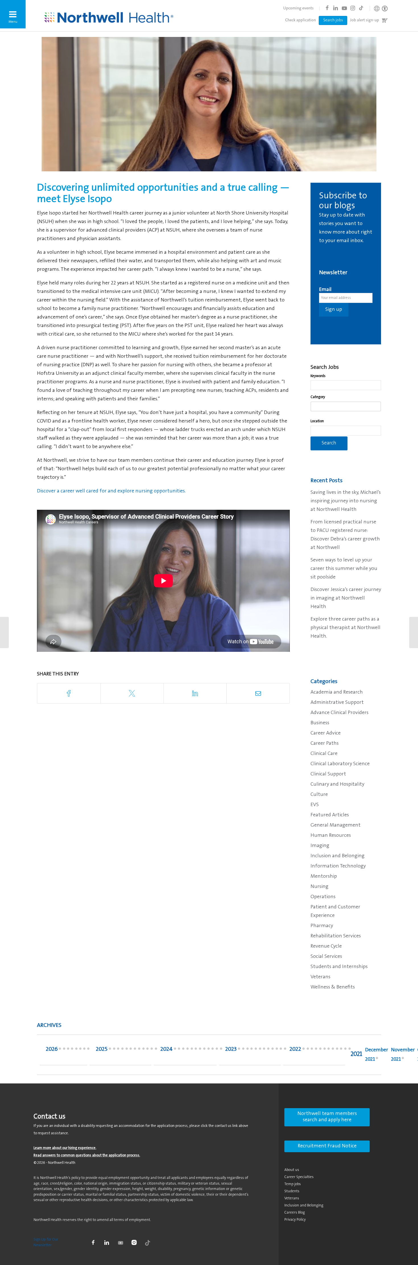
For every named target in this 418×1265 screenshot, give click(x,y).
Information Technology (338, 866)
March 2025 (147, 1050)
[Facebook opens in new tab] (327, 8)
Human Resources (331, 835)
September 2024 (187, 1050)
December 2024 (175, 1050)
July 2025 (131, 1050)
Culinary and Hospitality (337, 784)
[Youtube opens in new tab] (344, 8)
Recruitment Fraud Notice (327, 1146)
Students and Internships (339, 966)
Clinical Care (324, 753)
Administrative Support (337, 702)
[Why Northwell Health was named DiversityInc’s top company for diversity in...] (413, 632)
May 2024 (204, 1050)
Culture (319, 794)
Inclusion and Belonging (338, 856)
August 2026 (60, 1050)
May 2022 (333, 1050)
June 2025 (135, 1050)
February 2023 (281, 1050)
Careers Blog (294, 1212)
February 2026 (84, 1050)
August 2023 (256, 1050)
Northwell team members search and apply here (327, 1117)
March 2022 (341, 1050)
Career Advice (326, 733)
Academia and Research (337, 692)
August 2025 (127, 1050)
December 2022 (303, 1050)
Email (325, 289)
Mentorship (324, 876)
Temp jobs (292, 1184)
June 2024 (200, 1050)
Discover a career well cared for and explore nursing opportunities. (112, 491)
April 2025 (143, 1050)
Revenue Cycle (326, 946)
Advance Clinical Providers (340, 712)
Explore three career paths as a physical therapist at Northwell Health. (345, 628)
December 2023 (239, 1050)
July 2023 (260, 1050)
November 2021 (403, 1055)
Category (318, 397)
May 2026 (72, 1050)
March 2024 (212, 1050)
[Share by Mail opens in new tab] (258, 693)
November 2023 (243, 1050)
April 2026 (76, 1050)
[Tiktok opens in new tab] (361, 8)
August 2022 (320, 1050)
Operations (323, 897)
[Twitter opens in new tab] (132, 693)
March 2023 (277, 1050)
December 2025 (110, 1050)
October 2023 (247, 1050)
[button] (13, 14)
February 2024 (217, 1050)
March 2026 (80, 1050)
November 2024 (179, 1050)
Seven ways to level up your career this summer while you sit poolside (344, 569)
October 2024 (183, 1050)
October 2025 (118, 1050)
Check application (300, 20)
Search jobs (333, 20)
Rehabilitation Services (336, 936)
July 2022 (324, 1050)
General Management (336, 825)
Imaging (320, 845)
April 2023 (272, 1050)
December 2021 (376, 1055)
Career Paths (325, 743)
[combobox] (346, 385)
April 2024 (208, 1050)
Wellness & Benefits (333, 987)
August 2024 (192, 1050)
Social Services (326, 956)
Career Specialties (299, 1177)
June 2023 (264, 1050)
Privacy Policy (295, 1220)
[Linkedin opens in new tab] (335, 8)
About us (291, 1170)
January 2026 (88, 1050)
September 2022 (316, 1050)
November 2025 (114, 1050)
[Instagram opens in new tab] (352, 8)
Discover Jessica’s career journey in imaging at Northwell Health (346, 598)
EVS (315, 805)
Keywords (318, 376)
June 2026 (68, 1050)
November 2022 (308, 1050)
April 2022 (337, 1050)
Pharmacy (322, 926)
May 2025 (139, 1050)
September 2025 (122, 1050)
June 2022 (328, 1050)
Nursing (319, 886)
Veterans (320, 977)
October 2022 (312, 1050)
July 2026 (64, 1050)
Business (320, 723)
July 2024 (196, 1050)
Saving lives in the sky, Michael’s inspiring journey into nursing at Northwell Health (346, 501)
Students (291, 1191)
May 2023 (268, 1050)
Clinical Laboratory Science (340, 764)
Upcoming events (298, 9)
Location (317, 421)
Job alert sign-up (364, 20)
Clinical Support (328, 774)
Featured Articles (330, 815)
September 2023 (251, 1050)
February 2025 (152, 1050)
